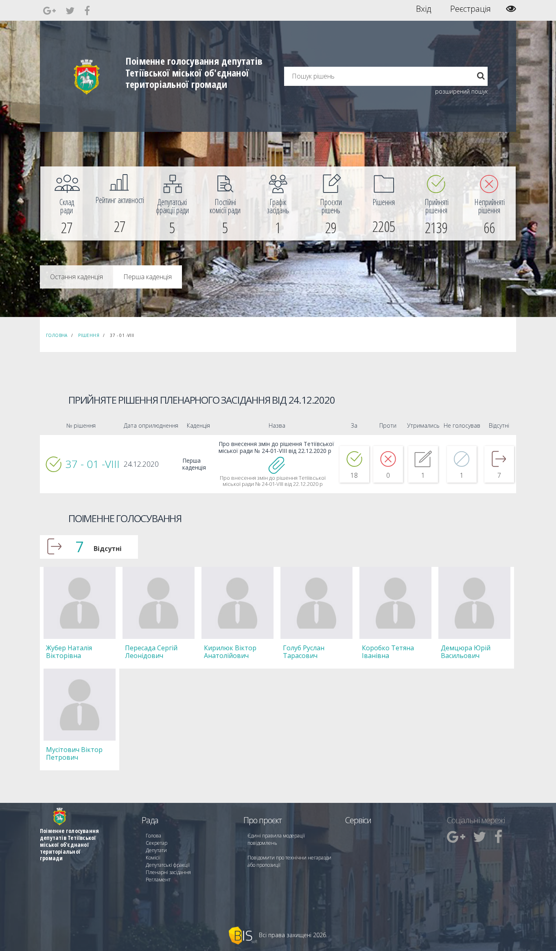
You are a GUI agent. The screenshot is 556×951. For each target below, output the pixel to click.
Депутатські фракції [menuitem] (168, 864)
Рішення (88, 335)
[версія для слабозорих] (511, 9)
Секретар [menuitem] (156, 843)
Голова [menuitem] (153, 835)
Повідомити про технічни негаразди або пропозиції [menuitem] (289, 861)
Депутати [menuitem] (156, 850)
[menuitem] (66, 203)
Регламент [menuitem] (158, 879)
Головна (57, 335)
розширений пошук (461, 91)
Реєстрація (470, 9)
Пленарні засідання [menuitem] (168, 872)
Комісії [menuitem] (153, 857)
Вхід (423, 9)
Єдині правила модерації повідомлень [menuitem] (276, 839)
